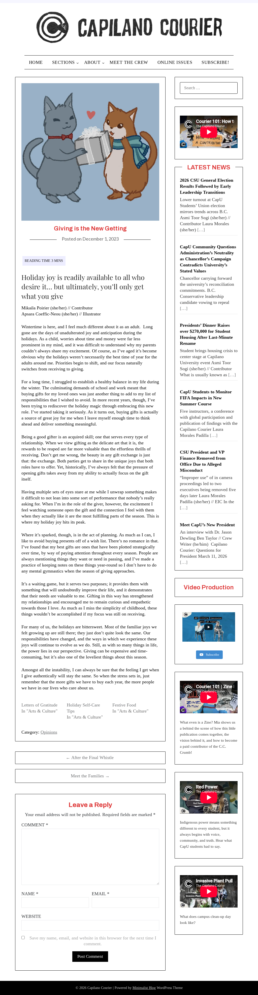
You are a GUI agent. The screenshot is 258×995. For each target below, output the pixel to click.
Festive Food (124, 704)
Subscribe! (215, 62)
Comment (34, 824)
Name (29, 893)
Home (36, 62)
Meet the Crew (129, 62)
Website (31, 916)
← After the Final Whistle (90, 757)
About (92, 62)
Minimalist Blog (144, 988)
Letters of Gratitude (39, 704)
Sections (63, 62)
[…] (201, 229)
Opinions (49, 732)
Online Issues (174, 62)
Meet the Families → (90, 775)
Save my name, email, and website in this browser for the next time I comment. (92, 940)
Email (100, 893)
